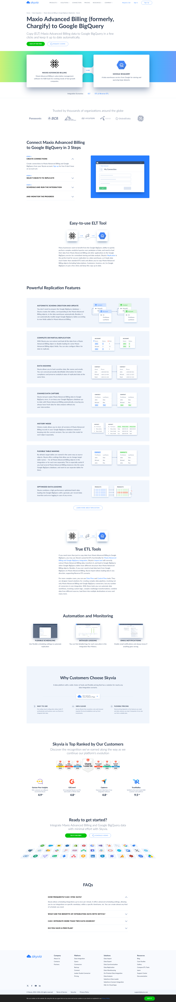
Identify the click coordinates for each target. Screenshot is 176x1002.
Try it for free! (75, 835)
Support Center (142, 973)
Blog (138, 958)
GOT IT (149, 998)
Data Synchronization (111, 964)
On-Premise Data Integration (113, 973)
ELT (89, 94)
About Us (57, 958)
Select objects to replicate (40, 178)
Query (76, 961)
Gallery (139, 964)
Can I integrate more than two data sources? (71, 921)
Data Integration (37, 13)
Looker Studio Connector (82, 973)
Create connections (37, 159)
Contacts (57, 961)
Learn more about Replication (88, 508)
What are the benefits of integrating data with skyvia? (76, 914)
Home (28, 13)
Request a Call (126, 2)
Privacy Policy (84, 992)
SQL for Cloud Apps (110, 985)
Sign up (56, 166)
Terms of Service (61, 992)
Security (73, 992)
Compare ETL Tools (143, 967)
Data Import (108, 958)
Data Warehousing (110, 970)
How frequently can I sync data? (65, 897)
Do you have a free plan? (60, 928)
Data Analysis (108, 976)
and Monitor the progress (40, 196)
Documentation (142, 976)
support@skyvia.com (141, 992)
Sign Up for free (36, 44)
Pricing (76, 976)
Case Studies (141, 961)
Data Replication (109, 967)
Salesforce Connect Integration (114, 982)
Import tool (98, 560)
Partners (56, 964)
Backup (76, 967)
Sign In (136, 2)
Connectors (78, 964)
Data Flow (90, 578)
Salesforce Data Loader (111, 979)
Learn (139, 970)
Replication (111, 255)
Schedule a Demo (101, 835)
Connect (77, 970)
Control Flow (102, 578)
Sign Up (146, 2)
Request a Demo (59, 44)
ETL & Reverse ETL (102, 94)
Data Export (108, 961)
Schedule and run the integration (44, 187)
